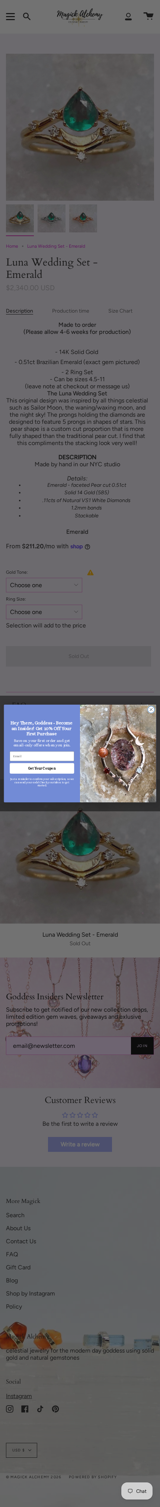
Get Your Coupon (41, 768)
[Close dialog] (151, 709)
